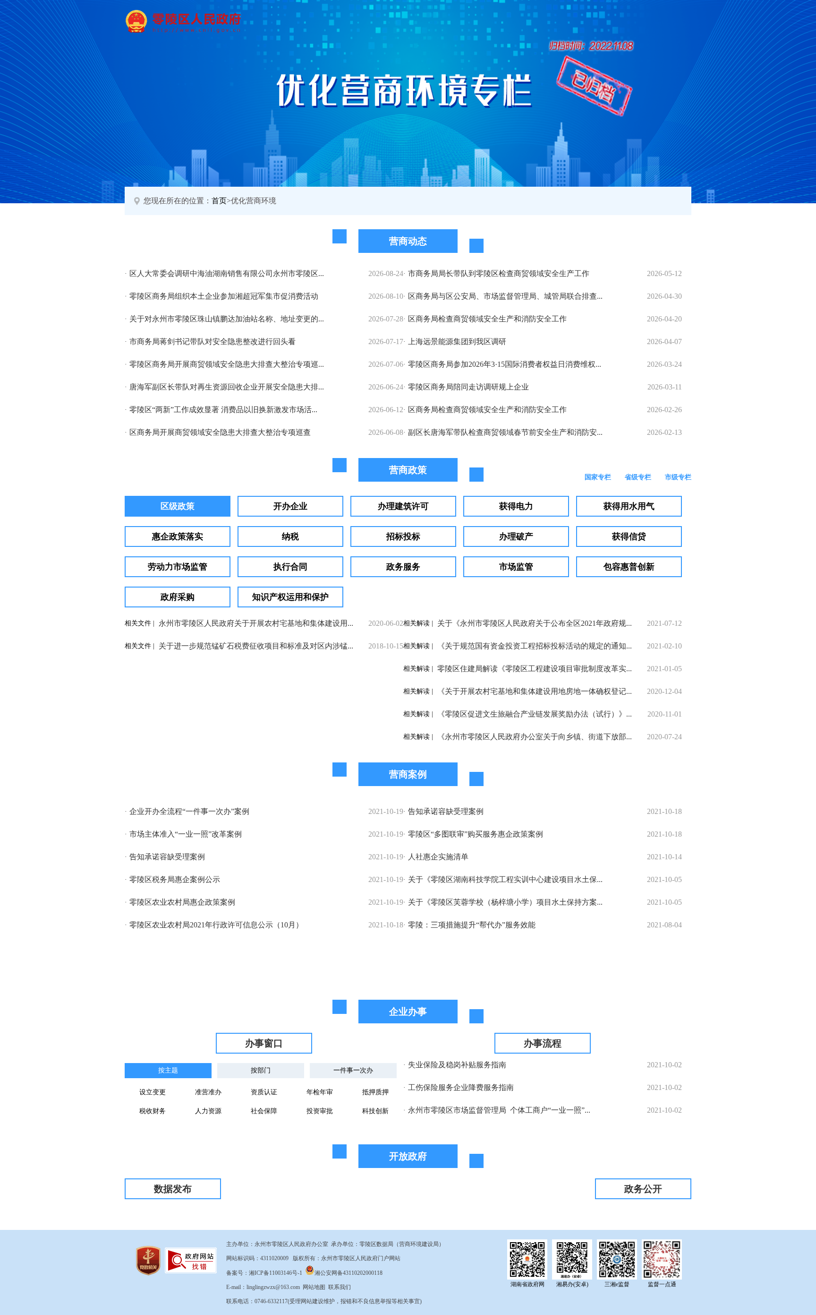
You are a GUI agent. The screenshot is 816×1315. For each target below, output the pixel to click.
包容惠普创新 (629, 566)
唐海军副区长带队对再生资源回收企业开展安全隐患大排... (226, 387)
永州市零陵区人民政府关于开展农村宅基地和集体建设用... (256, 623)
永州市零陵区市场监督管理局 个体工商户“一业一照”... (499, 1110)
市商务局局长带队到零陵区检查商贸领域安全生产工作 (498, 273)
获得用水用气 (629, 506)
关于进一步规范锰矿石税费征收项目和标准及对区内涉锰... (256, 646)
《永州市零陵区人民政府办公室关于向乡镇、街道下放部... (534, 737)
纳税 (290, 536)
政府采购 (178, 597)
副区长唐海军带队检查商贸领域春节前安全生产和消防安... (505, 432)
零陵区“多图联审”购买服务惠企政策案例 (475, 834)
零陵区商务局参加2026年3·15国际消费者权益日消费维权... (504, 364)
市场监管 (516, 566)
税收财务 (152, 1111)
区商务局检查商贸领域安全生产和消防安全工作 (487, 319)
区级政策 (178, 506)
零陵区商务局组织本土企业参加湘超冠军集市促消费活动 (223, 296)
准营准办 (208, 1092)
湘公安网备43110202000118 (348, 1273)
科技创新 (375, 1111)
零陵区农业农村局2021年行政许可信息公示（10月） (216, 925)
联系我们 (339, 1287)
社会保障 (264, 1111)
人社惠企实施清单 (438, 857)
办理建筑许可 (403, 506)
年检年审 (319, 1092)
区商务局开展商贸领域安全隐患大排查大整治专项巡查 (220, 432)
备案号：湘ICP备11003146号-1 (264, 1273)
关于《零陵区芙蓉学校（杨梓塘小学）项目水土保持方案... (505, 902)
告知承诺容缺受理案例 (167, 857)
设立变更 (152, 1092)
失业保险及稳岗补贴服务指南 (457, 1065)
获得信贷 (629, 536)
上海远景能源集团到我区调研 (457, 341)
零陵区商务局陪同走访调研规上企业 (468, 387)
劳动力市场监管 (177, 566)
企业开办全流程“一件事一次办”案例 (189, 811)
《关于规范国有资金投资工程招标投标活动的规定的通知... (534, 646)
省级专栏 (638, 477)
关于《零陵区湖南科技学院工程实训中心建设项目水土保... (505, 879)
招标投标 (403, 536)
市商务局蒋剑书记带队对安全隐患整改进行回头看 (212, 341)
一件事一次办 (353, 1070)
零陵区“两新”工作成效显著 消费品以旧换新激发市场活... (223, 410)
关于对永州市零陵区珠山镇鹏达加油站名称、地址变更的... (226, 319)
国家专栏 (598, 477)
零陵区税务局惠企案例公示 (174, 879)
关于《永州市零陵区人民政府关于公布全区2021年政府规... (534, 623)
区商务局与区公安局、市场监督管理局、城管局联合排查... (505, 296)
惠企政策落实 (177, 536)
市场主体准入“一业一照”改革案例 (185, 834)
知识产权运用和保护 (290, 597)
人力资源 (208, 1111)
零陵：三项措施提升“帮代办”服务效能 (472, 925)
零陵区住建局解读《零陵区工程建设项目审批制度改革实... (534, 669)
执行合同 (290, 566)
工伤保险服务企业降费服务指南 (461, 1087)
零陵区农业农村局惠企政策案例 (182, 902)
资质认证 (264, 1092)
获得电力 (516, 506)
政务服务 (403, 566)
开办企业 (290, 506)
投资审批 (319, 1111)
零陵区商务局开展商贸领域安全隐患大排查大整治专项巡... (226, 364)
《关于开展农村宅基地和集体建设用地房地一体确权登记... (534, 691)
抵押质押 (375, 1092)
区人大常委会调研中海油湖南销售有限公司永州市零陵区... (226, 273)
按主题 (168, 1070)
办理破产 (516, 536)
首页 (219, 201)
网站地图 (314, 1287)
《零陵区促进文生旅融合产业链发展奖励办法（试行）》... (534, 714)
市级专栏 (678, 477)
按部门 (261, 1070)
